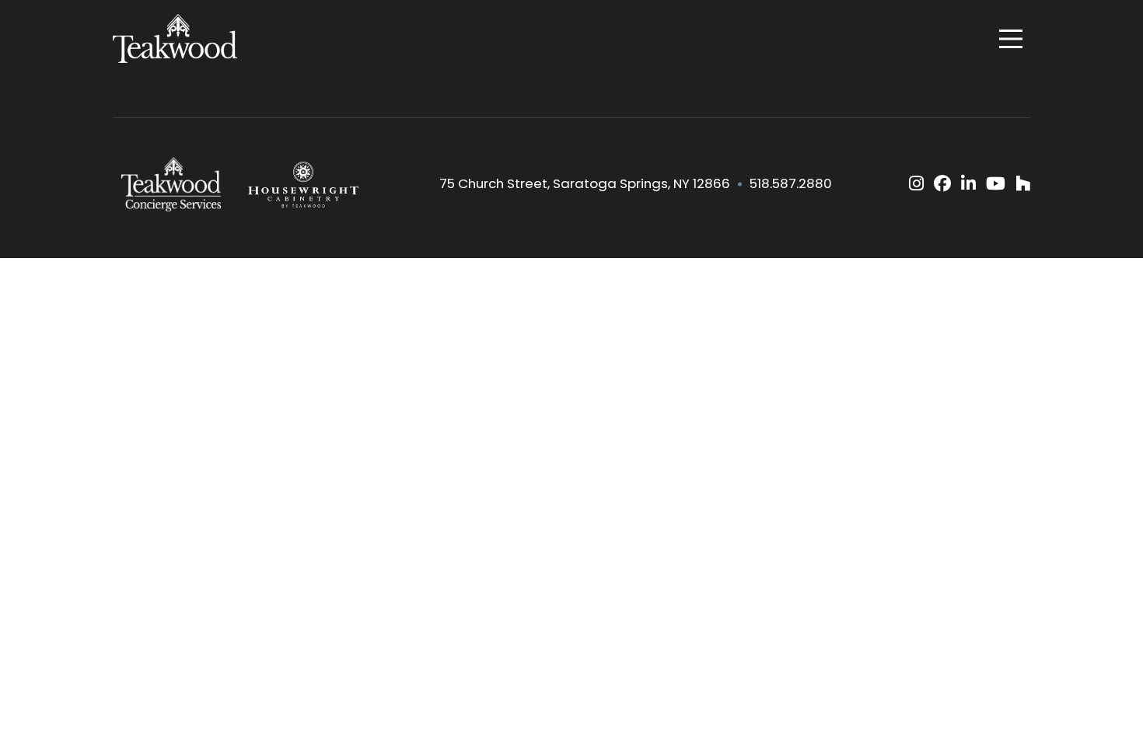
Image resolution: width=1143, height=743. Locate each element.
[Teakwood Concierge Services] (171, 184)
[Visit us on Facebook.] (942, 184)
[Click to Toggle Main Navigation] (1010, 38)
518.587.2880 (791, 184)
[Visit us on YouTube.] (995, 184)
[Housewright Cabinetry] (303, 184)
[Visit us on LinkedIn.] (968, 184)
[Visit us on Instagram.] (916, 184)
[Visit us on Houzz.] (1022, 184)
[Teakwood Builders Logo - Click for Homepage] (175, 39)
